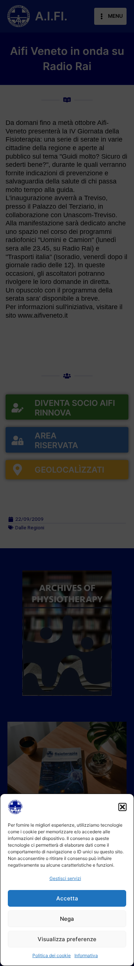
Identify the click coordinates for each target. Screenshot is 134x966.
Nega (67, 918)
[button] (122, 807)
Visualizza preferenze (67, 939)
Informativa (86, 955)
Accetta (67, 898)
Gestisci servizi (65, 878)
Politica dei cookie (51, 955)
